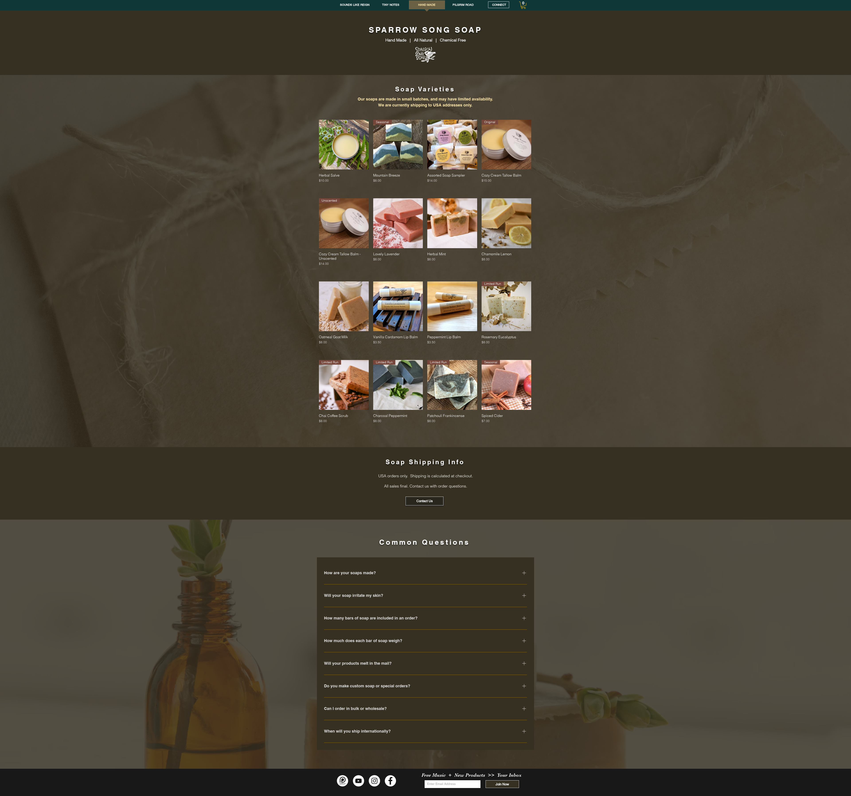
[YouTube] (358, 780)
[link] (523, 5)
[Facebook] (390, 780)
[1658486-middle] (342, 780)
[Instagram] (374, 780)
